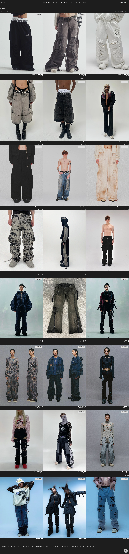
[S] (107, 43)
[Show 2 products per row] (7, 11)
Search (82, 546)
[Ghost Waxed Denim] (107, 240)
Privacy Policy (74, 546)
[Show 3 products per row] (4, 11)
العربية (125, 546)
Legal (10, 546)
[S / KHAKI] (64, 308)
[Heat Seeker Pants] (64, 308)
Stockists (4, 546)
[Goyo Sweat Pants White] (107, 43)
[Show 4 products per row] (1, 11)
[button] (84, 2)
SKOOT (88, 546)
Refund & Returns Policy (60, 546)
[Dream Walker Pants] (21, 440)
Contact (48, 546)
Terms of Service (28, 546)
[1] (107, 240)
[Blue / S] (21, 440)
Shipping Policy (39, 546)
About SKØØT (17, 546)
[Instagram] (124, 550)
